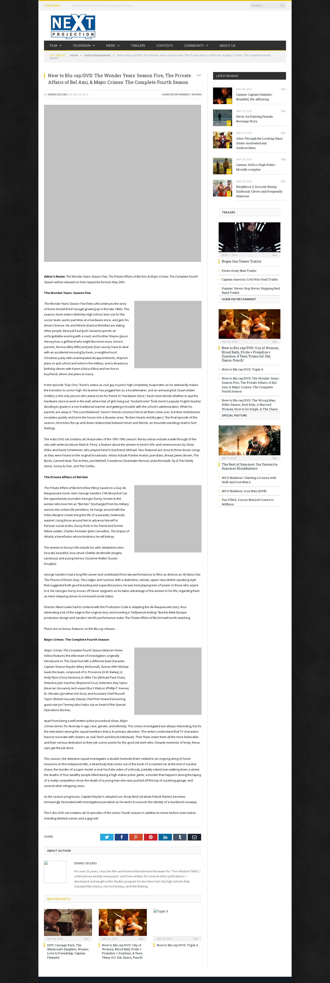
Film (53, 45)
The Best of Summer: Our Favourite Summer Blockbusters (249, 466)
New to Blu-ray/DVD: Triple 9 (177, 945)
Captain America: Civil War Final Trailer (250, 279)
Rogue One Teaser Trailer (242, 261)
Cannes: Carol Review (87, 6)
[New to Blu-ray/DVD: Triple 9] (178, 924)
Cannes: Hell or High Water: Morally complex (256, 167)
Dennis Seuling (58, 94)
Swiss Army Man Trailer (239, 271)
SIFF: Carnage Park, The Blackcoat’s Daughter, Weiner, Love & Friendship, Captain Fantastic (68, 951)
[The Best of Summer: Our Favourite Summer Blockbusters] (249, 441)
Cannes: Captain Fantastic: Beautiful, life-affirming (254, 96)
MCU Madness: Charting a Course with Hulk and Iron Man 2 (249, 480)
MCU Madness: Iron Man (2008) (244, 491)
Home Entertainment (176, 94)
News (110, 45)
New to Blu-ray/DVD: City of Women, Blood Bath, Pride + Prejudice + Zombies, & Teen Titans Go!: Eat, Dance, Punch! (122, 951)
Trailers (138, 45)
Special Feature (234, 415)
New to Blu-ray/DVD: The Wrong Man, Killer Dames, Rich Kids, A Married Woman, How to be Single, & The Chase (250, 404)
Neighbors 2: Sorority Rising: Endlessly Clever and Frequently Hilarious (259, 191)
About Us (227, 45)
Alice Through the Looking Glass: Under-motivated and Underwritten (259, 143)
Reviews (196, 94)
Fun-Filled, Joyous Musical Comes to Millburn (248, 502)
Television (81, 45)
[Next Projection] (73, 25)
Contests (164, 45)
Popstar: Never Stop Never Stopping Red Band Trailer (251, 290)
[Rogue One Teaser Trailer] (249, 238)
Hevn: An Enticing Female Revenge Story (254, 118)
